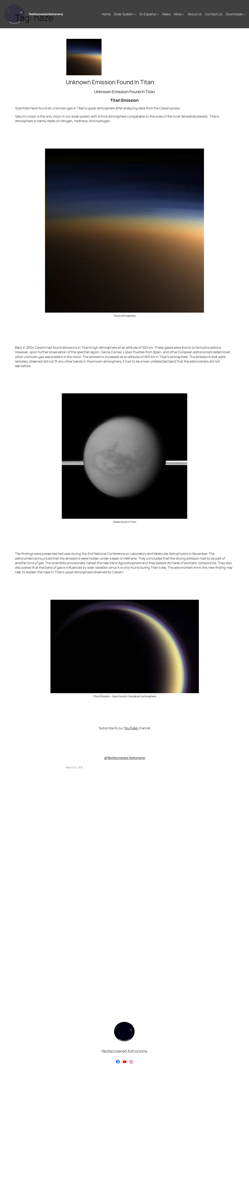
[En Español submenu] (158, 14)
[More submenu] (183, 14)
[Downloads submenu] (244, 14)
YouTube (131, 728)
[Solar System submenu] (135, 14)
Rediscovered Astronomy (46, 14)
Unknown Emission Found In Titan (110, 82)
